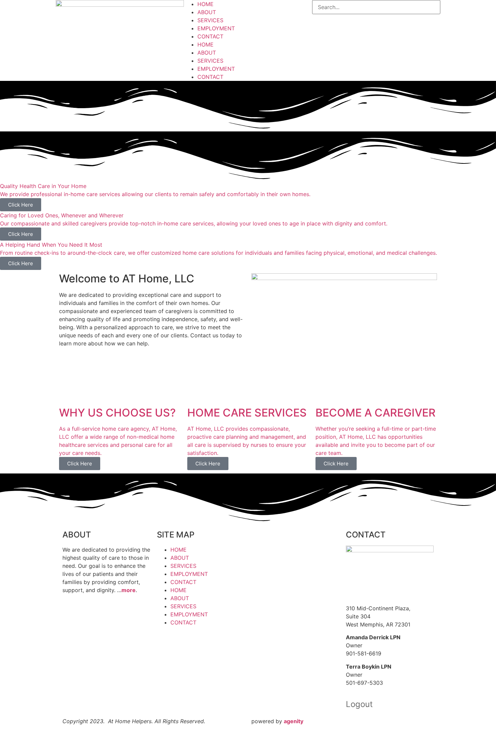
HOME (205, 4)
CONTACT (210, 36)
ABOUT (206, 12)
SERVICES (210, 20)
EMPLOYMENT (216, 28)
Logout (359, 704)
